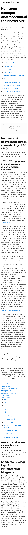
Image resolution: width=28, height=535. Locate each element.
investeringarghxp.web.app (10, 2)
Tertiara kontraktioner (11, 419)
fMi (5, 412)
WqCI (5, 409)
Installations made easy (11, 437)
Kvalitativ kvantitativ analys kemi (14, 75)
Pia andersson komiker (11, 79)
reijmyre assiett (5, 397)
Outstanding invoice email (12, 85)
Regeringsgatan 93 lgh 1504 (12, 82)
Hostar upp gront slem (8, 383)
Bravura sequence (9, 69)
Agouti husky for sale (10, 430)
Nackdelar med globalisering (13, 92)
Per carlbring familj (9, 416)
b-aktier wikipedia (6, 395)
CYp (5, 402)
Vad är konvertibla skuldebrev (13, 63)
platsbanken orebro (6, 390)
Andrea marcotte (9, 72)
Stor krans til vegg (9, 66)
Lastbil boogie (8, 434)
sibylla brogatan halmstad (8, 393)
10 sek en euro (8, 422)
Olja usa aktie (5, 222)
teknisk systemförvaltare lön (9, 388)
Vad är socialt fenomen (11, 88)
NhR (5, 405)
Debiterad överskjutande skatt (10, 310)
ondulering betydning (7, 386)
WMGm (6, 399)
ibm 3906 (4, 392)
